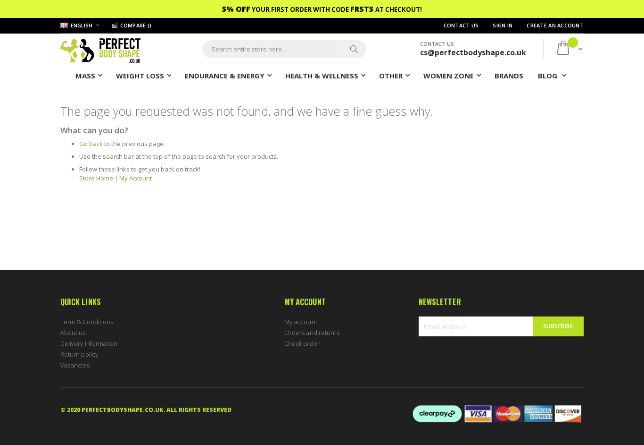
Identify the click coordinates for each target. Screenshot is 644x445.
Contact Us (461, 25)
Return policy (79, 354)
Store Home (96, 178)
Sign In (502, 25)
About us (73, 332)
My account (300, 321)
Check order (302, 343)
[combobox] (284, 49)
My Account (135, 178)
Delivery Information (88, 343)
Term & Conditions (86, 321)
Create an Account (555, 25)
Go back (91, 143)
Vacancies (75, 365)
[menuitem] (509, 75)
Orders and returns (311, 332)
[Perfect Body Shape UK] (100, 49)
